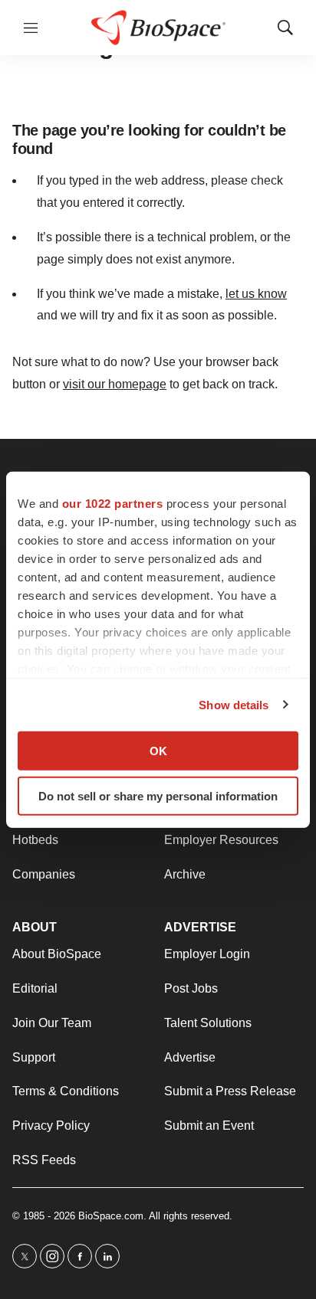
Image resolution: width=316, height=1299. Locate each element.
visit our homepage (114, 384)
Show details (233, 704)
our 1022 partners (112, 503)
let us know (256, 293)
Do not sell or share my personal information (158, 795)
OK (158, 750)
